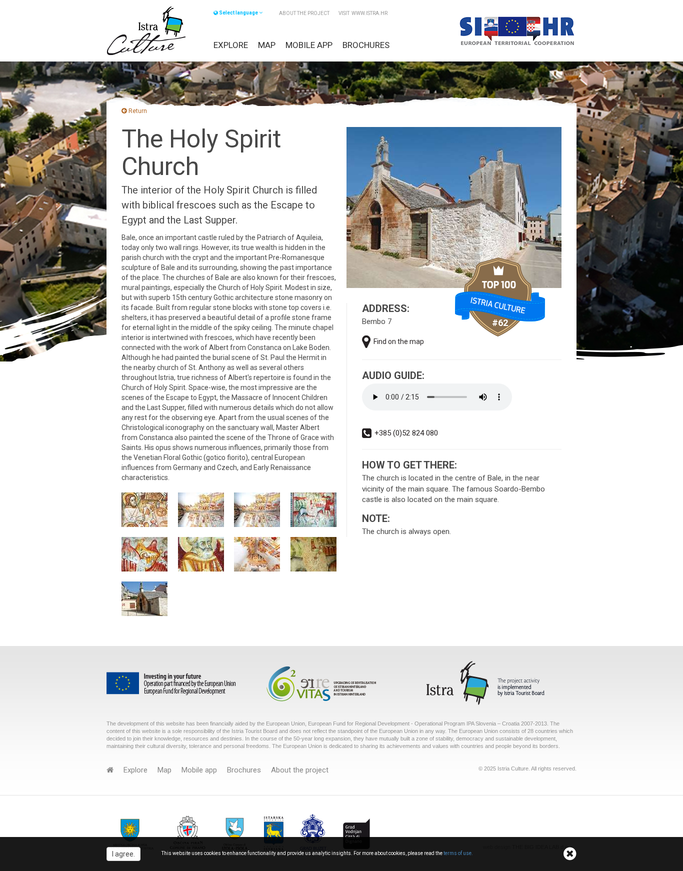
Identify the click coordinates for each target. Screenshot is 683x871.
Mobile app (309, 45)
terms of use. (458, 853)
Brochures (366, 45)
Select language (238, 13)
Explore (231, 45)
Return (137, 111)
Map (267, 45)
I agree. (123, 854)
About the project (304, 13)
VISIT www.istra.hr (363, 13)
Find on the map (399, 342)
